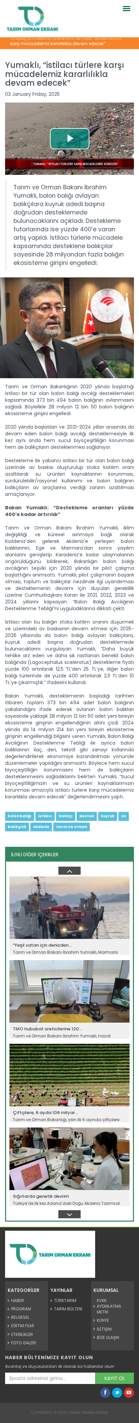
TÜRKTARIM (65, 1300)
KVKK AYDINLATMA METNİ (109, 1306)
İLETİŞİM (104, 1329)
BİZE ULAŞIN (108, 1337)
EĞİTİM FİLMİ (22, 1326)
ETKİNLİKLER (22, 1334)
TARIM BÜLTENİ (68, 1309)
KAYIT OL (115, 1378)
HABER (17, 1300)
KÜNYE (103, 1320)
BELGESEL (20, 1317)
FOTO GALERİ (23, 1343)
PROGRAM (21, 1309)
